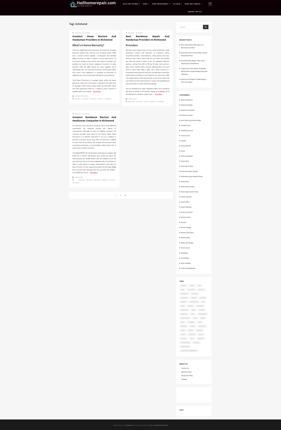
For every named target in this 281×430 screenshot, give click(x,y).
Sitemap (184, 379)
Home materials (186, 197)
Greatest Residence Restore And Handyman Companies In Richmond (94, 118)
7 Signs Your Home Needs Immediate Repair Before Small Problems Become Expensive (194, 71)
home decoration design (189, 171)
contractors (184, 298)
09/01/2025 (131, 33)
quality (193, 326)
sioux (192, 338)
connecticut (184, 294)
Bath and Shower (130, 4)
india (195, 318)
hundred (201, 310)
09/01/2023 (77, 114)
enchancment (194, 302)
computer (201, 290)
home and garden (192, 4)
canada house (185, 125)
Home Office (185, 202)
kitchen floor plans (187, 233)
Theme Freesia (138, 425)
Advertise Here (186, 372)
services (201, 334)
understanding (185, 342)
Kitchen (176, 4)
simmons (183, 338)
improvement (202, 314)
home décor (132, 99)
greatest (78, 99)
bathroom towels (187, 115)
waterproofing (185, 346)
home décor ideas (187, 166)
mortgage (191, 322)
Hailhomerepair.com (96, 3)
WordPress (146, 425)
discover (194, 298)
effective (183, 302)
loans (182, 322)
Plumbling (184, 253)
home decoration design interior (192, 176)
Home (145, 4)
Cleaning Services (187, 130)
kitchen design (186, 227)
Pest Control (185, 248)
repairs (191, 330)
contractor (194, 294)
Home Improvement (160, 4)
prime (199, 322)
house (193, 310)
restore (101, 99)
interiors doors (186, 217)
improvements (185, 318)
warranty (196, 342)
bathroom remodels (82, 96)
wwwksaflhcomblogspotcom (189, 351)
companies (81, 180)
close (182, 290)
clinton (192, 285)
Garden (183, 141)
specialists (200, 338)
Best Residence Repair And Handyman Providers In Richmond (147, 38)
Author (86, 33)
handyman (85, 99)
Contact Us (185, 368)
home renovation (187, 212)
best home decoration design (191, 120)
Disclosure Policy (187, 375)
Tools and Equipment (188, 268)
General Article (195, 12)
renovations (202, 326)
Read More (97, 91)
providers (93, 99)
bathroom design (187, 105)
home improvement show (189, 192)
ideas (192, 314)
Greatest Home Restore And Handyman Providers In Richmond (94, 38)
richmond (108, 99)
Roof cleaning (185, 263)
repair (146, 102)
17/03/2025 (77, 33)
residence (152, 102)
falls (203, 302)
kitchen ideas (185, 238)
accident (183, 285)
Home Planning (186, 207)
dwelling (202, 298)
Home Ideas (185, 181)
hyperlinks (184, 314)
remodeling (79, 177)
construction (185, 136)
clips (199, 285)
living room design (187, 243)
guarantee (200, 306)
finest (182, 306)
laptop (202, 318)
